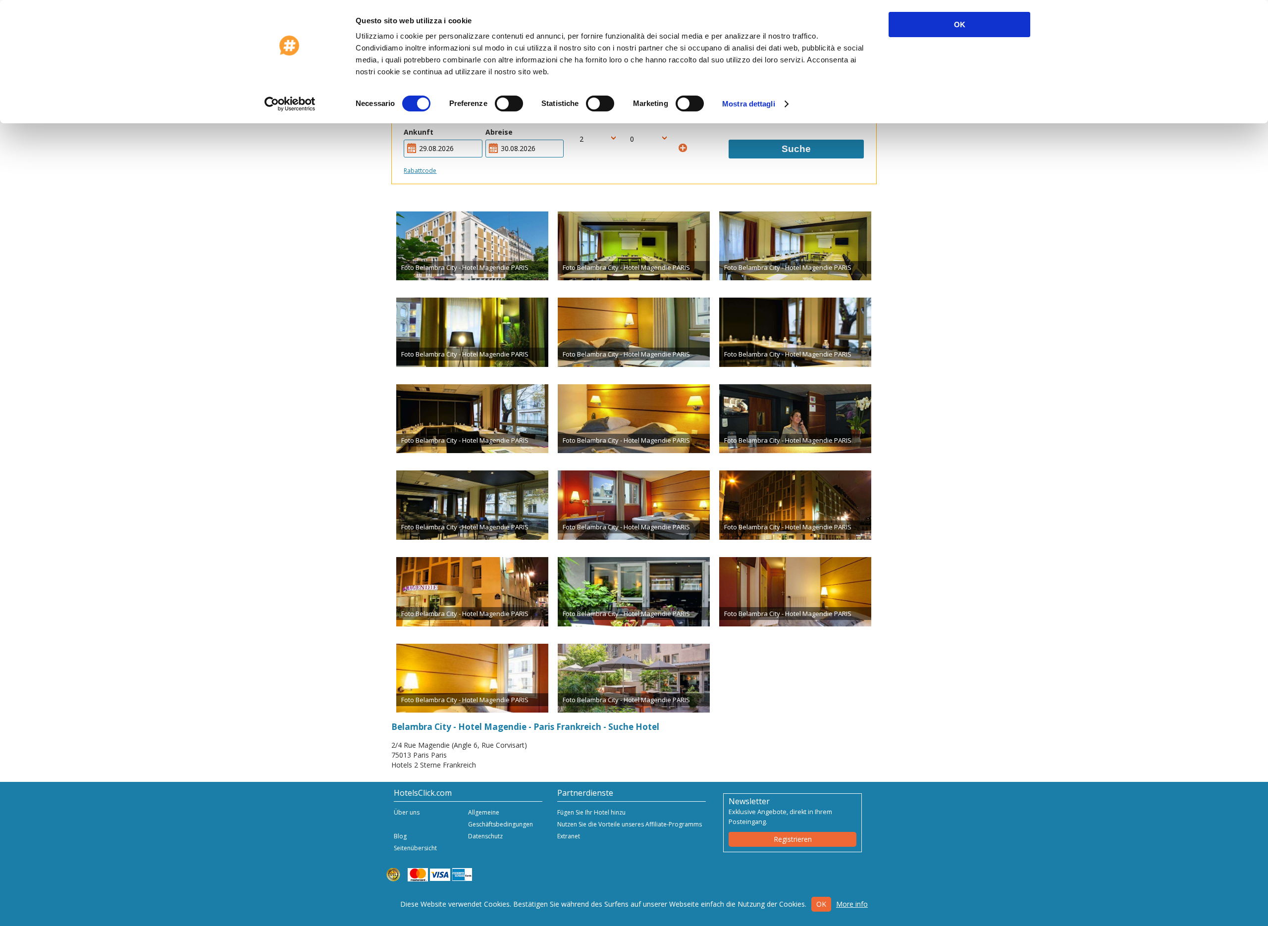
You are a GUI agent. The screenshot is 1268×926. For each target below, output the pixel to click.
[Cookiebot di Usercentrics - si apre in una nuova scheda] (290, 104)
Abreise (499, 132)
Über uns (407, 812)
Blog (400, 836)
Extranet (568, 836)
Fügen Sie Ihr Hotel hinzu (591, 812)
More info (852, 904)
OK (959, 24)
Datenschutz (485, 836)
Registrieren (793, 839)
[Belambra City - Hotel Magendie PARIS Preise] (472, 246)
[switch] (509, 103)
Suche (796, 149)
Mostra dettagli (748, 104)
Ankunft (418, 132)
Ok (821, 904)
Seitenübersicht (415, 848)
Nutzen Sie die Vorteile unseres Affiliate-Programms (629, 824)
